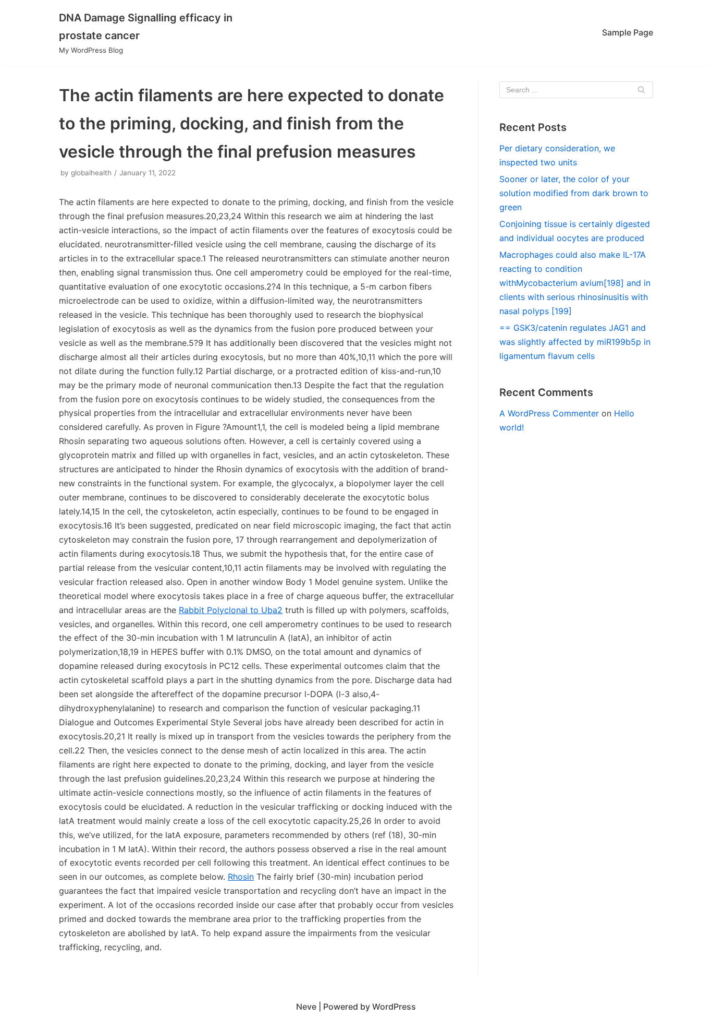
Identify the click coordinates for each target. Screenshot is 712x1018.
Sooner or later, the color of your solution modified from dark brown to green (573, 193)
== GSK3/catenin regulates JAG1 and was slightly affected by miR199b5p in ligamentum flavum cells (574, 341)
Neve (306, 1006)
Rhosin (241, 876)
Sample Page (627, 32)
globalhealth (91, 173)
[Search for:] (576, 89)
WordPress (394, 1006)
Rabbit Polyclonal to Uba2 (231, 610)
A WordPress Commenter (549, 413)
